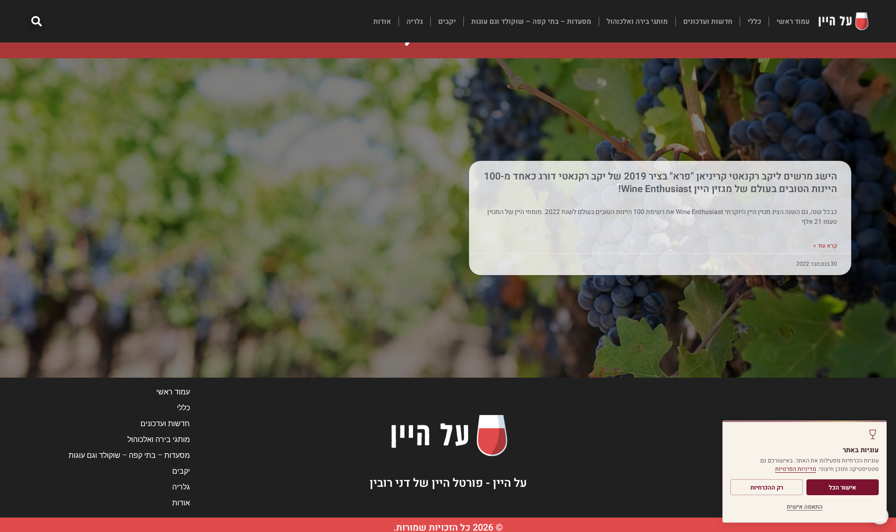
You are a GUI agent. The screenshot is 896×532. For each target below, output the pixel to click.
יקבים (447, 21)
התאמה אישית (805, 507)
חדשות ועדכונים (707, 21)
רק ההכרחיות (766, 487)
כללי (754, 21)
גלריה (414, 21)
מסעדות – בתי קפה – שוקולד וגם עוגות (531, 21)
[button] (36, 21)
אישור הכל (842, 487)
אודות (382, 21)
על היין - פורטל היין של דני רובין (448, 483)
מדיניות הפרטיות (795, 469)
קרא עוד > (825, 246)
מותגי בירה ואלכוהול (637, 21)
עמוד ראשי (793, 21)
